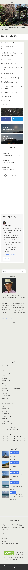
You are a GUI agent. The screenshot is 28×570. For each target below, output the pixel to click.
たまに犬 (4, 390)
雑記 (3, 406)
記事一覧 (6, 259)
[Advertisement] (14, 198)
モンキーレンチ (20, 566)
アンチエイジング (6, 423)
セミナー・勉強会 (6, 403)
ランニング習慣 (6, 411)
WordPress (17, 567)
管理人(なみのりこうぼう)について (10, 543)
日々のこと (4, 373)
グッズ (3, 370)
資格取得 (4, 408)
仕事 (3, 385)
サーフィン (4, 395)
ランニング (4, 536)
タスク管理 (4, 413)
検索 (23, 271)
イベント (4, 365)
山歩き (3, 375)
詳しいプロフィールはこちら (9, 254)
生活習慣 (4, 421)
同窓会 (3, 418)
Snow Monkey (7, 566)
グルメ (3, 368)
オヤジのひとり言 (6, 378)
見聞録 (3, 398)
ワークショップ (6, 416)
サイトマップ (5, 546)
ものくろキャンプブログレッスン (10, 388)
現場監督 (4, 541)
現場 (3, 393)
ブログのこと (5, 380)
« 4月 (3, 445)
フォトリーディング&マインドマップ (11, 383)
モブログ (4, 401)
